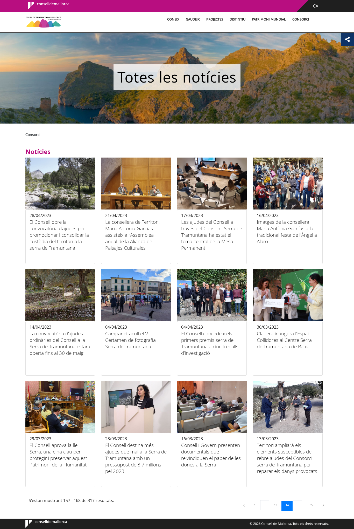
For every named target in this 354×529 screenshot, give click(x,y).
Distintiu (237, 19)
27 (313, 505)
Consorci (300, 19)
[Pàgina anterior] (244, 504)
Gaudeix (193, 19)
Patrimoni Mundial (269, 19)
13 (277, 505)
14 (289, 505)
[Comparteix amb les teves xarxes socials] (347, 39)
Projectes (214, 19)
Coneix (173, 19)
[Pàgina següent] (323, 504)
